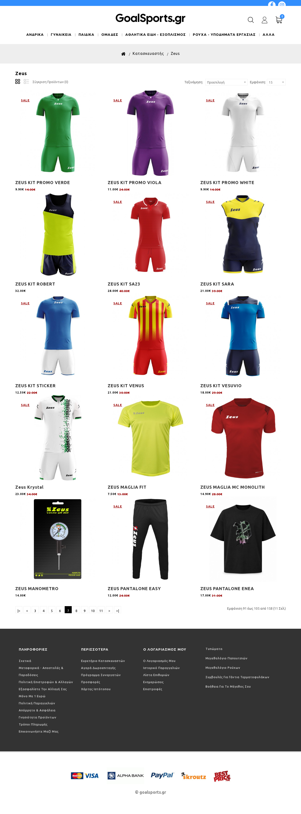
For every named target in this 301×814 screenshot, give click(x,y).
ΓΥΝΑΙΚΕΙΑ (61, 34)
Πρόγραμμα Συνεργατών (101, 675)
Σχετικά (25, 660)
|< (18, 611)
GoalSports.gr (150, 18)
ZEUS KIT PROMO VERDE (42, 182)
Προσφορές (90, 682)
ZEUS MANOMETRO (37, 588)
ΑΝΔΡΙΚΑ (35, 34)
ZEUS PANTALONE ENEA (227, 588)
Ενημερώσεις (153, 682)
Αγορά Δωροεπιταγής (98, 667)
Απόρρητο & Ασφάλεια (37, 710)
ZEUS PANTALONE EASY (134, 588)
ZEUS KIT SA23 (124, 284)
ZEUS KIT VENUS (126, 385)
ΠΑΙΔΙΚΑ (86, 34)
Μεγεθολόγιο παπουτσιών (227, 658)
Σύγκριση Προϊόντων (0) (50, 82)
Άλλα (269, 34)
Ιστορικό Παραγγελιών (161, 667)
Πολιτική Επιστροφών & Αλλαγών (46, 682)
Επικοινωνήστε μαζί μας (39, 731)
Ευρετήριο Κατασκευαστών (103, 660)
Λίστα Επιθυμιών (156, 675)
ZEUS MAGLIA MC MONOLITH (232, 487)
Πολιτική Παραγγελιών (37, 703)
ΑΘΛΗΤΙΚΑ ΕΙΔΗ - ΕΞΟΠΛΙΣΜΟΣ (155, 34)
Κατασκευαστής (148, 53)
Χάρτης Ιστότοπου (96, 689)
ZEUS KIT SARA (217, 284)
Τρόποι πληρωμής (33, 724)
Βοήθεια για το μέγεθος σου (228, 686)
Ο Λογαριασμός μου (159, 660)
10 (93, 611)
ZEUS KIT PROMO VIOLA (135, 182)
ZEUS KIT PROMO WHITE (227, 182)
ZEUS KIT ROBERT (35, 284)
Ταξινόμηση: (193, 82)
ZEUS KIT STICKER (35, 385)
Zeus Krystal (29, 487)
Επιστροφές (152, 689)
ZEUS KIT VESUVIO (221, 385)
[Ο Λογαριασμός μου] (264, 20)
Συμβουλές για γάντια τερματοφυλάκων (237, 677)
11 (101, 611)
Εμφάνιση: (258, 82)
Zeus (175, 53)
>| (117, 611)
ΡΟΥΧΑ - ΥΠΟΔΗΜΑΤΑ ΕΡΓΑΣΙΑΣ (224, 34)
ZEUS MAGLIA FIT (127, 487)
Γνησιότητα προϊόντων (37, 717)
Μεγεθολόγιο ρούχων (223, 667)
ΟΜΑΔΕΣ (109, 34)
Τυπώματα (214, 648)
